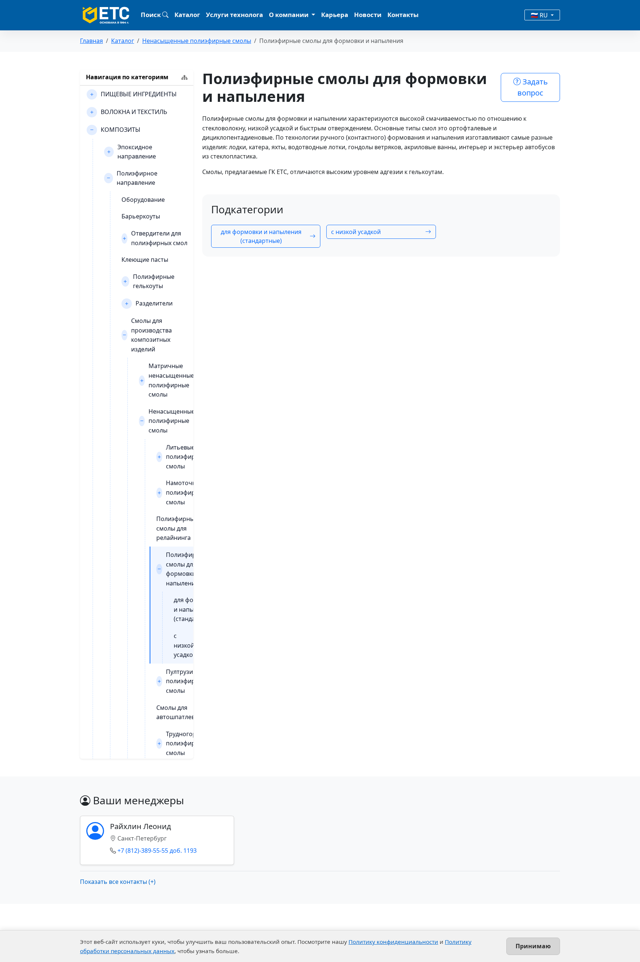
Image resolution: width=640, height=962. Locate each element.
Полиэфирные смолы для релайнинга (177, 528)
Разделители (154, 303)
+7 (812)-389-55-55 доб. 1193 (157, 850)
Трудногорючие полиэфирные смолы (189, 743)
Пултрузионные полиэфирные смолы (189, 681)
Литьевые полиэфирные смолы (186, 456)
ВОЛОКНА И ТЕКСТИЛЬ (134, 112)
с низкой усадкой (185, 645)
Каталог (187, 14)
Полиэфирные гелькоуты (153, 281)
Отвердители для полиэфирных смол (159, 238)
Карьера (334, 14)
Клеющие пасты (144, 259)
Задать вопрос (532, 87)
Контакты (403, 14)
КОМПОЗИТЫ (120, 130)
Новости (367, 14)
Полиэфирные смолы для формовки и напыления (186, 569)
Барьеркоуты (140, 216)
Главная (91, 41)
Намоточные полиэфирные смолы (186, 492)
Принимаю (533, 946)
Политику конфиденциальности (393, 941)
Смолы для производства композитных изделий (151, 335)
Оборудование (143, 200)
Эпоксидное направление (136, 152)
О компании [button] (289, 14)
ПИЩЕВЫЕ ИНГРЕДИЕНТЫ (139, 94)
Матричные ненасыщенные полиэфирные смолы (171, 380)
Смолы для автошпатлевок (178, 712)
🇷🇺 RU (540, 15)
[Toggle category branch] (92, 94)
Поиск (151, 14)
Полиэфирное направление (137, 178)
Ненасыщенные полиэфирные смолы (196, 41)
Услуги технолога (234, 14)
